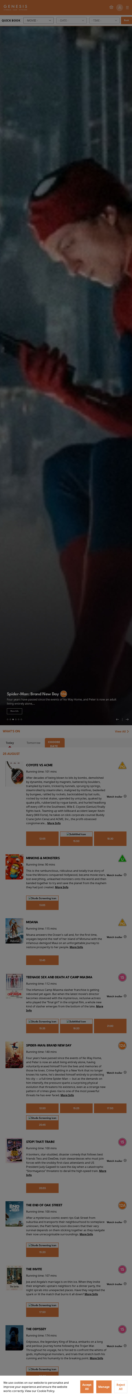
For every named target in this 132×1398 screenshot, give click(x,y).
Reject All (121, 1387)
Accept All (86, 1387)
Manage (103, 1387)
